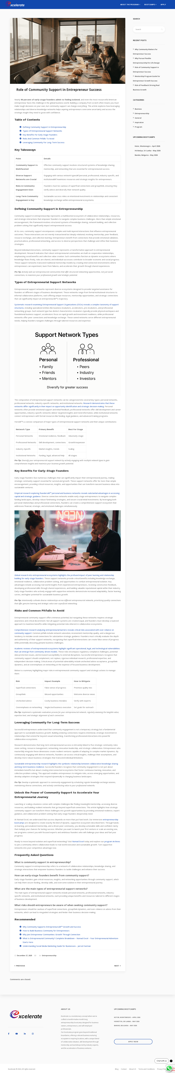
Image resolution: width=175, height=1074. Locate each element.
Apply (163, 4)
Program (138, 127)
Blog (116, 1069)
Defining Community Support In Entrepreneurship (44, 127)
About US (132, 1069)
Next (116, 966)
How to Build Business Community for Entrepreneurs (46, 930)
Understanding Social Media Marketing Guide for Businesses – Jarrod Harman (57, 946)
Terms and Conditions (146, 1069)
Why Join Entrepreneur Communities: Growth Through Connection (51, 934)
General (138, 118)
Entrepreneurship (49, 955)
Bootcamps (149, 4)
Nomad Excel (78, 841)
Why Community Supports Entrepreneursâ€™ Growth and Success (52, 926)
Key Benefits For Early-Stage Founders (40, 134)
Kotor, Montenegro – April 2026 (147, 146)
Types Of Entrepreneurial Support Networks (42, 131)
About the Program (129, 4)
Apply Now (133, 1042)
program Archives (112, 841)
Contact (124, 1069)
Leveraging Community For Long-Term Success (43, 142)
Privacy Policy (162, 1069)
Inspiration (139, 122)
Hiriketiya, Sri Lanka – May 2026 (147, 150)
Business (138, 109)
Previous (20, 966)
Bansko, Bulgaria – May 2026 (146, 155)
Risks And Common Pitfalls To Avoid (38, 138)
